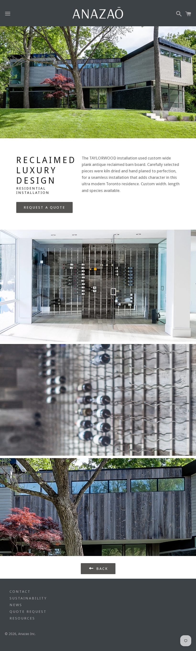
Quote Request (28, 611)
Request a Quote (44, 207)
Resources (22, 618)
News (16, 605)
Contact (20, 591)
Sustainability (28, 598)
